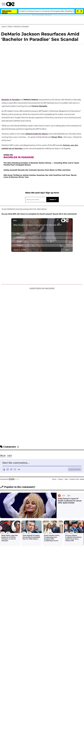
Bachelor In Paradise (11, 100)
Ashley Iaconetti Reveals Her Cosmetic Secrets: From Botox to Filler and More (37, 170)
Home (4, 26)
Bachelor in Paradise (21, 26)
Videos (10, 26)
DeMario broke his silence (37, 134)
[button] (4, 4)
